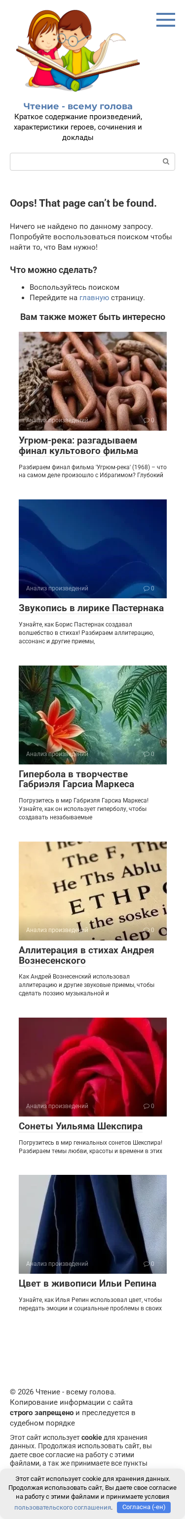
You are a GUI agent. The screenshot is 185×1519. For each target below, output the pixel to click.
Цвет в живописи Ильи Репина (87, 1283)
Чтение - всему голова (78, 106)
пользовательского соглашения (62, 1507)
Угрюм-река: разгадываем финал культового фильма (78, 445)
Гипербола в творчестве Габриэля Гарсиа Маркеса (76, 779)
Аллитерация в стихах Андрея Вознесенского (86, 955)
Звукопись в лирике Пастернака (91, 608)
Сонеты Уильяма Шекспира (81, 1126)
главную (94, 297)
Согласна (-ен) (144, 1507)
